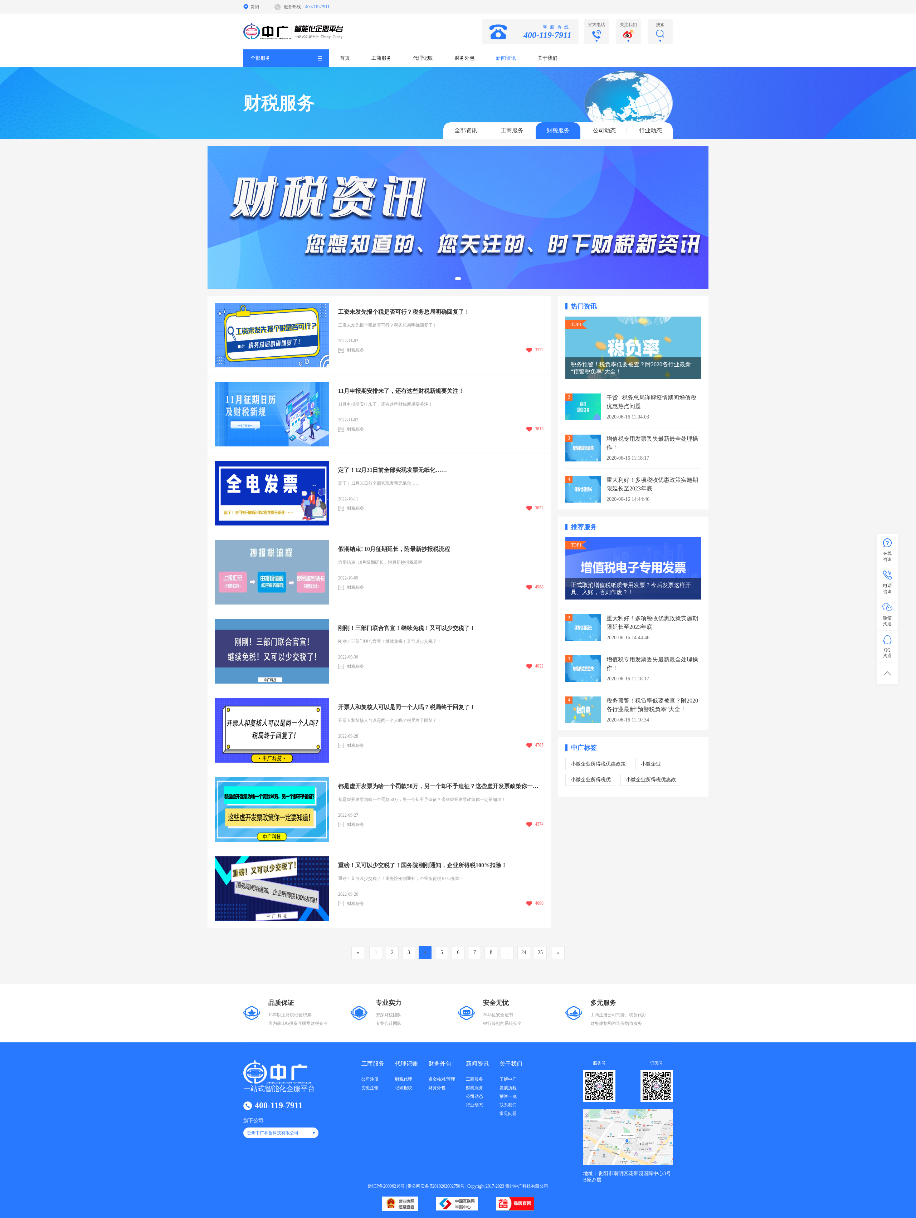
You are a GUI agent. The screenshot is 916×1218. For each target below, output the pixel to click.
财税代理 (403, 1079)
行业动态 (650, 130)
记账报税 (403, 1087)
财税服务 (558, 130)
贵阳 (254, 6)
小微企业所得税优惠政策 (598, 764)
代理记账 (423, 58)
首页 (345, 58)
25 (540, 952)
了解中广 (508, 1079)
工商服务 (381, 58)
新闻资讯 (506, 58)
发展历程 (508, 1087)
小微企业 (651, 764)
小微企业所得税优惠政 (651, 779)
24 (523, 952)
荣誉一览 (508, 1096)
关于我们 (547, 58)
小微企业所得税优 (591, 779)
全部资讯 (465, 130)
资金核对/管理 (441, 1079)
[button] (458, 278)
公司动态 (604, 130)
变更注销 (370, 1087)
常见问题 (508, 1113)
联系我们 (508, 1104)
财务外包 (464, 58)
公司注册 (370, 1079)
